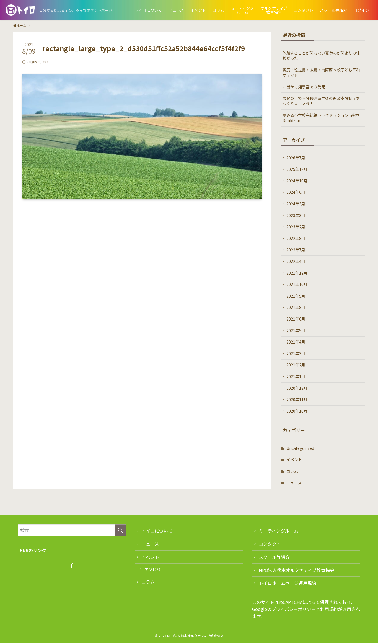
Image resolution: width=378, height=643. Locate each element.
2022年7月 (295, 249)
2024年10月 (296, 181)
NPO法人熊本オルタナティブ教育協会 (296, 570)
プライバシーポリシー (293, 609)
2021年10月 (296, 284)
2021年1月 (295, 376)
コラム (292, 471)
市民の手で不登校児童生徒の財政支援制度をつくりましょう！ (321, 101)
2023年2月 (295, 226)
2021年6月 (295, 319)
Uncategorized (300, 448)
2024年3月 (295, 203)
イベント (294, 459)
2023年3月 (295, 215)
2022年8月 (295, 238)
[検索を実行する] (120, 530)
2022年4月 (295, 261)
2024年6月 (295, 192)
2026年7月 (295, 158)
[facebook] (72, 565)
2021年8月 (295, 307)
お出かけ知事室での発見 (304, 86)
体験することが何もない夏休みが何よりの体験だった (321, 55)
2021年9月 (295, 296)
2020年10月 (296, 411)
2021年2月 (295, 365)
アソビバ (152, 569)
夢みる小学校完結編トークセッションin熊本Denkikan (321, 117)
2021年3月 (295, 353)
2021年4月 (295, 342)
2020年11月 (296, 399)
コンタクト (270, 543)
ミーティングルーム (278, 530)
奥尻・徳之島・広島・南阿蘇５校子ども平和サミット (321, 72)
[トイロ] (20, 10)
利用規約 (329, 609)
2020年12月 (296, 388)
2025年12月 (296, 169)
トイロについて (156, 530)
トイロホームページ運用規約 (287, 583)
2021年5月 (295, 330)
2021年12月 (296, 273)
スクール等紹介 (274, 557)
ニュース (294, 483)
